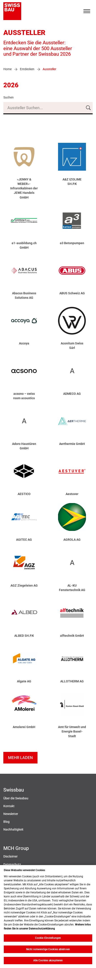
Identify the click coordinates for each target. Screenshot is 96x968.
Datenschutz (12, 864)
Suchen (8, 97)
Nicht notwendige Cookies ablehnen (48, 949)
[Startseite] (12, 11)
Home (7, 69)
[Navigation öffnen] (87, 11)
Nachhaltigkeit (13, 829)
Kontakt (9, 806)
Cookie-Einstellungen (48, 937)
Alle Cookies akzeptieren (48, 960)
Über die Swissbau (15, 798)
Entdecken (27, 69)
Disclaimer (10, 856)
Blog (6, 822)
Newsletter (10, 814)
